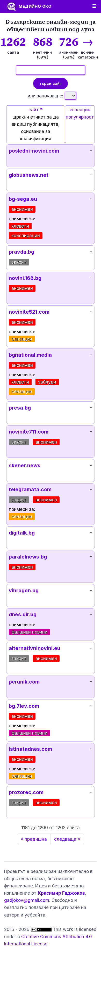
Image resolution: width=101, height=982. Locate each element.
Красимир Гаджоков (61, 893)
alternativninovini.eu (34, 648)
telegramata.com (30, 489)
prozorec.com (26, 792)
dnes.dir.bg (23, 614)
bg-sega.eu (23, 199)
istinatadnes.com (30, 749)
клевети (20, 226)
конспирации (25, 235)
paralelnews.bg (28, 557)
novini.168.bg (25, 278)
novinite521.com (29, 312)
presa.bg (20, 408)
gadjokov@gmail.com (26, 900)
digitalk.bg (22, 533)
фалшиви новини (29, 632)
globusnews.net (28, 175)
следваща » (67, 839)
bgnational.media (30, 355)
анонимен (22, 209)
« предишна (34, 839)
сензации (21, 339)
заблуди (47, 382)
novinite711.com (28, 432)
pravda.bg (21, 252)
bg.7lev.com (24, 706)
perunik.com (24, 682)
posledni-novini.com (34, 151)
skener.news (24, 465)
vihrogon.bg (24, 590)
